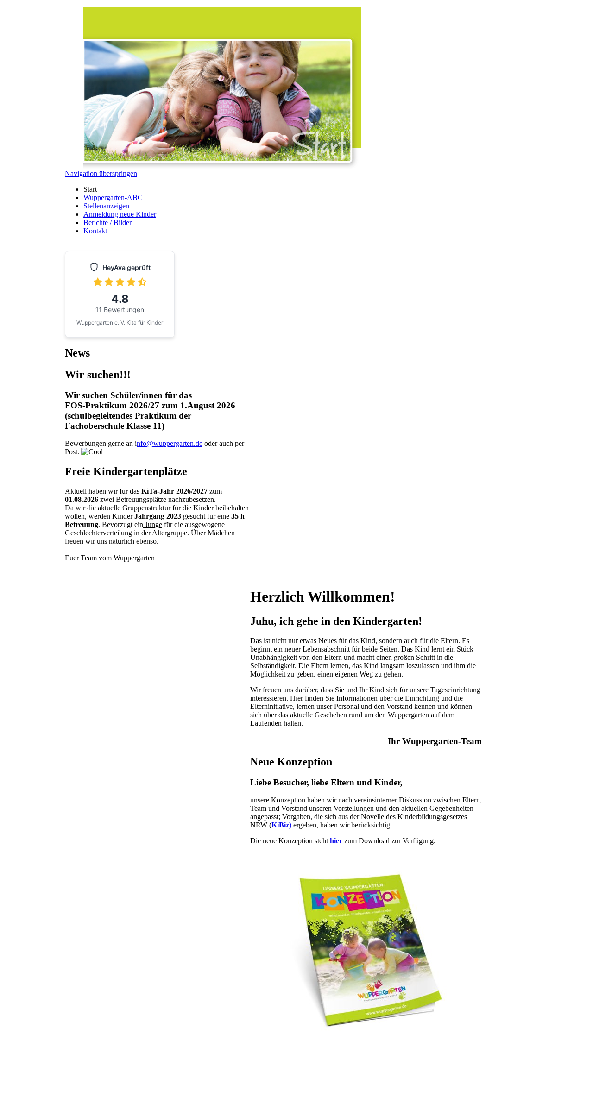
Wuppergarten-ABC (113, 197)
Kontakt (95, 231)
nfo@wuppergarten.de (169, 443)
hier (336, 841)
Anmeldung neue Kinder (119, 214)
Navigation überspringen (101, 173)
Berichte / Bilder (107, 222)
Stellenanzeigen (106, 206)
